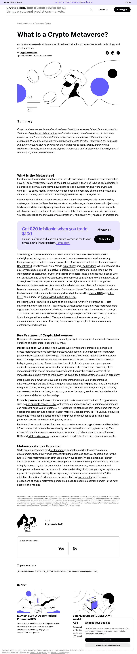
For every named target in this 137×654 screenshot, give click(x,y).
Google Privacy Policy (38, 653)
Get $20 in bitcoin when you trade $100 (73, 2)
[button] (122, 9)
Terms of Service (58, 653)
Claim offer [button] (104, 239)
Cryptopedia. (16, 8)
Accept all (107, 640)
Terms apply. (63, 242)
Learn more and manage (95, 634)
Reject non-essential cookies (108, 645)
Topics (101, 9)
